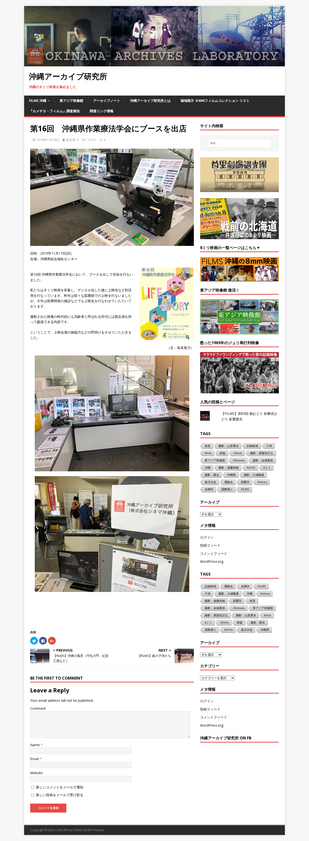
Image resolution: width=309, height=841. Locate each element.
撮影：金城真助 (263, 460)
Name (35, 745)
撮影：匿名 (212, 475)
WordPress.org (211, 561)
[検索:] (239, 143)
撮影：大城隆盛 (254, 475)
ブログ (91, 140)
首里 (208, 446)
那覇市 (245, 482)
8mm (208, 453)
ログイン (207, 537)
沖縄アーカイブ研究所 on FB (225, 738)
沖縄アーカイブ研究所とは (150, 100)
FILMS (245, 489)
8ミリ (267, 467)
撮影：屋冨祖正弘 (261, 453)
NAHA (251, 467)
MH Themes (96, 830)
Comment (38, 708)
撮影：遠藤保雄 (228, 467)
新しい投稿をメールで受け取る (59, 794)
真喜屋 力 (72, 140)
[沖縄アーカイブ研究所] (154, 63)
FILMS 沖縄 (37, 100)
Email (35, 759)
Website (36, 773)
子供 (269, 446)
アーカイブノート (106, 100)
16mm (237, 453)
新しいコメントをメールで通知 (59, 787)
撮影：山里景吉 (228, 446)
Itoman (262, 482)
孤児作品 (210, 482)
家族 (222, 453)
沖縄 (208, 467)
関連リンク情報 (101, 111)
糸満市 (209, 489)
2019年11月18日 (47, 140)
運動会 (228, 482)
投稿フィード (210, 545)
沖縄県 (231, 475)
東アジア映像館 (71, 100)
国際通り (227, 489)
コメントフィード (213, 553)
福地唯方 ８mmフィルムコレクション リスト (215, 100)
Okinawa (239, 460)
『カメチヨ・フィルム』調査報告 (54, 111)
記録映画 (252, 446)
